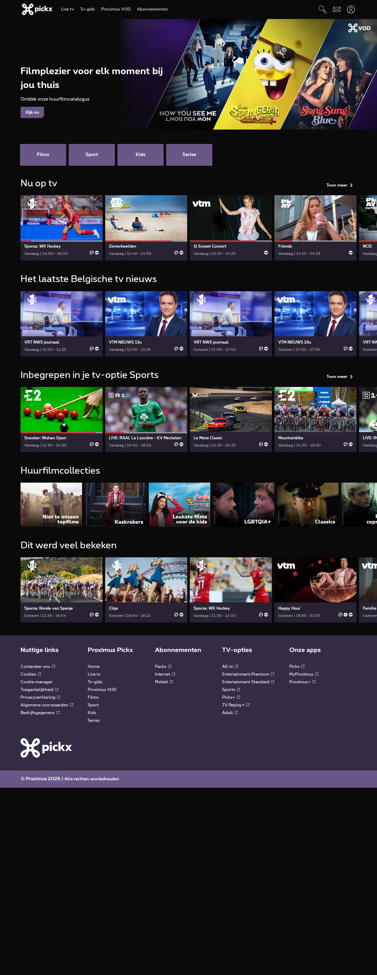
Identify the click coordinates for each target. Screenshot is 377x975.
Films (93, 697)
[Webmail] (337, 9)
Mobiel (162, 682)
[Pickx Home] (46, 748)
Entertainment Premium (246, 674)
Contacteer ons (36, 667)
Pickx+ (229, 697)
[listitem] (51, 504)
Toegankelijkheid (37, 690)
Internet (163, 674)
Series (94, 720)
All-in (228, 667)
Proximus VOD (102, 690)
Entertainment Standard (246, 682)
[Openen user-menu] (351, 9)
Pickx (295, 667)
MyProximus (301, 674)
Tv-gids (95, 682)
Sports (229, 690)
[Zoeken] (322, 9)
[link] (62, 227)
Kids (92, 713)
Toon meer (337, 185)
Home (94, 667)
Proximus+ (300, 682)
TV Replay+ (234, 705)
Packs (161, 667)
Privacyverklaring (38, 697)
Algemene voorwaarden (45, 705)
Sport (93, 705)
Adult (228, 713)
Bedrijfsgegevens (38, 713)
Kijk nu (32, 112)
